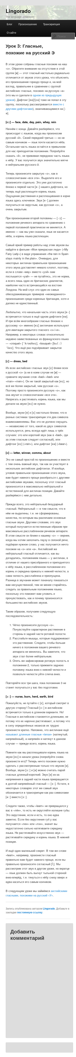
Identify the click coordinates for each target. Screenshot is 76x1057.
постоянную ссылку (29, 912)
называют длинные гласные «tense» (29, 734)
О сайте (11, 32)
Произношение (27, 24)
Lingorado (18, 10)
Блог (9, 24)
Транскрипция (51, 24)
